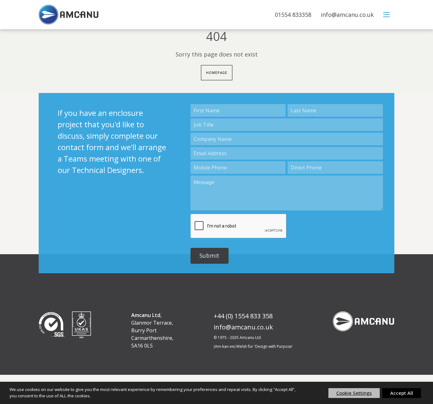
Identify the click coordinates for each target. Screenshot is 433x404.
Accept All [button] (401, 393)
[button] (210, 256)
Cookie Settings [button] (354, 393)
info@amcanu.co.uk (347, 14)
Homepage (216, 72)
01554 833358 (293, 14)
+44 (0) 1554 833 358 (243, 316)
